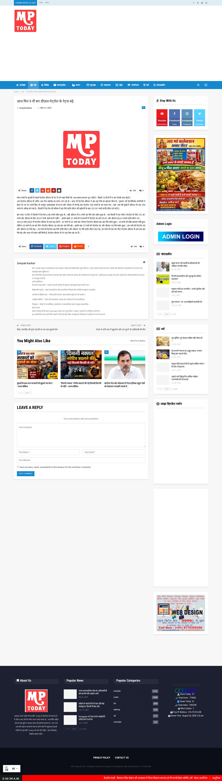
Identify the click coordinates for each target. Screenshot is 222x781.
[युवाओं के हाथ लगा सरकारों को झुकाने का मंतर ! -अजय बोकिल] (37, 364)
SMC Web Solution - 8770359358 (137, 766)
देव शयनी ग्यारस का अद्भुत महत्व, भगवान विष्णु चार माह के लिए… (186, 352)
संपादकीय (161, 85)
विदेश (46, 85)
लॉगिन (47, 3)
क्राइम (93, 85)
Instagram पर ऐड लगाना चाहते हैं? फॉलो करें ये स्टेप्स (92, 718)
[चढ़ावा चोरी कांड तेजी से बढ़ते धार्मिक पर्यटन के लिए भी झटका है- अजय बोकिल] (162, 367)
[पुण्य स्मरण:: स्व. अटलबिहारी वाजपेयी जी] (162, 305)
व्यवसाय (107, 85)
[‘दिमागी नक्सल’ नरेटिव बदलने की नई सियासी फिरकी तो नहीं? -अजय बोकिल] (81, 364)
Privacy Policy (101, 757)
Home (22, 85)
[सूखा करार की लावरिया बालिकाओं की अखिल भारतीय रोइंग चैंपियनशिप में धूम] (162, 266)
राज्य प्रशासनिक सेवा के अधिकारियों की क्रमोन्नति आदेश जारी (93, 692)
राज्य (78, 85)
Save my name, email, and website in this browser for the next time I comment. (55, 467)
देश (35, 85)
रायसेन (116, 697)
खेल (121, 85)
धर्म (147, 85)
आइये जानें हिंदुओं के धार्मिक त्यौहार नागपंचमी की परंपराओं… (184, 378)
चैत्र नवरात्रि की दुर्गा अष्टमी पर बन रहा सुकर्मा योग (37, 329)
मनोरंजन (135, 85)
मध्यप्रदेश (61, 85)
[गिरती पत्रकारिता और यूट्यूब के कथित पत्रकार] (162, 279)
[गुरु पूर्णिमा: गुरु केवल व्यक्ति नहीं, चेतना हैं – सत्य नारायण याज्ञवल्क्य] (162, 341)
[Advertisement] (111, 54)
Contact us (122, 757)
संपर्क (41, 3)
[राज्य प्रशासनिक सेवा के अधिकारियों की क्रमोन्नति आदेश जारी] (70, 694)
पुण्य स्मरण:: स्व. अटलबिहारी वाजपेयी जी (186, 302)
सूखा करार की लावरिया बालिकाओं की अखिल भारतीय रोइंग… (185, 264)
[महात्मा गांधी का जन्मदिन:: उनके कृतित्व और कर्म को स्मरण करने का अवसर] (162, 292)
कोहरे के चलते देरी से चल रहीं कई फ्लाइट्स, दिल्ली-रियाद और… (91, 705)
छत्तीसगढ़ (117, 710)
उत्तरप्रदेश (117, 722)
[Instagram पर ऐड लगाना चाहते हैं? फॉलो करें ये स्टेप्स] (70, 720)
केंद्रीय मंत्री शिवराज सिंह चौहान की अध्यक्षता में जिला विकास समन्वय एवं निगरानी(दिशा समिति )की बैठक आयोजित (128, 778)
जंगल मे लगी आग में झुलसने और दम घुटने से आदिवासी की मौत (120, 329)
